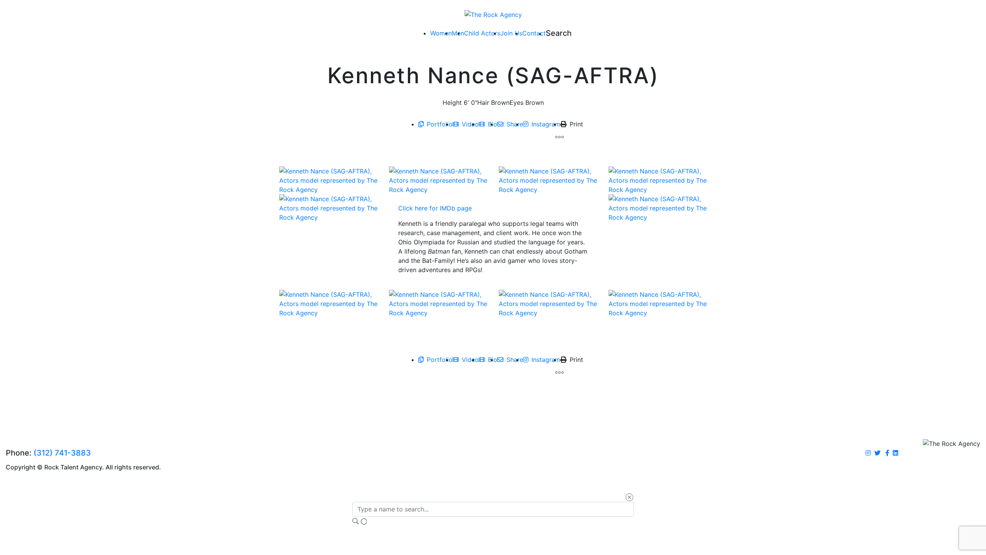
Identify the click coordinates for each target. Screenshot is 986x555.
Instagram (546, 124)
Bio (492, 124)
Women (441, 33)
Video (470, 124)
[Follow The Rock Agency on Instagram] (868, 453)
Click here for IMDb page (435, 208)
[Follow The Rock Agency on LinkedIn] (895, 453)
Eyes (516, 102)
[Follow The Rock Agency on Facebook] (887, 453)
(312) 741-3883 (62, 452)
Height (452, 102)
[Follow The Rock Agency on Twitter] (877, 453)
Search (559, 33)
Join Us (511, 33)
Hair (483, 102)
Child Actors (482, 33)
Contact (534, 33)
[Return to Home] (493, 14)
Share (514, 124)
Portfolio (440, 124)
